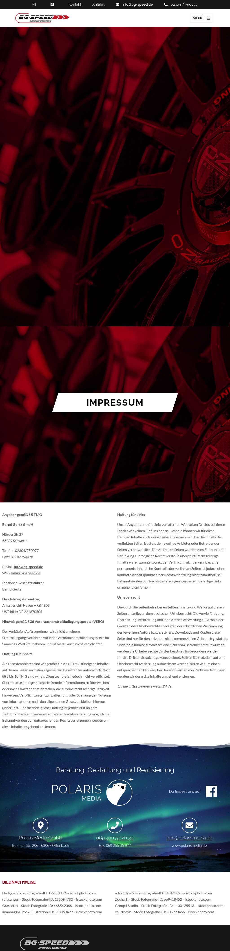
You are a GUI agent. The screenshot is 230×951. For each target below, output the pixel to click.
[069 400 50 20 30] (115, 825)
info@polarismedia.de (189, 837)
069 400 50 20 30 (115, 837)
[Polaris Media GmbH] (40, 825)
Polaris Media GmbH (40, 837)
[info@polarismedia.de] (189, 825)
